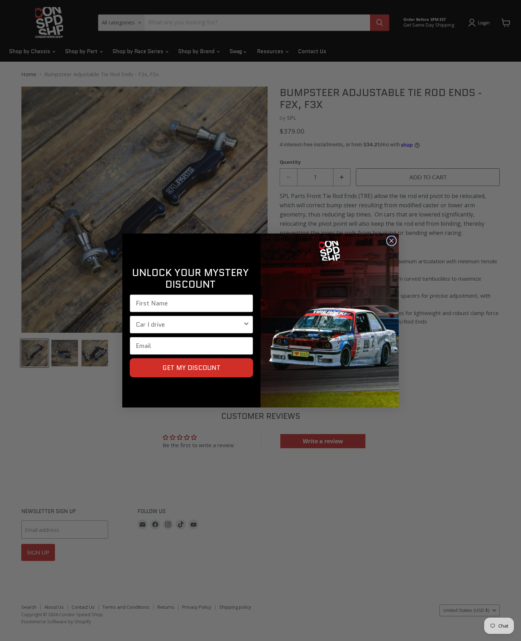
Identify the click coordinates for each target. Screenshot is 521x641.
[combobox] (189, 324)
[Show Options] (246, 324)
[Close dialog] (391, 240)
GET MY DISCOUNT (191, 367)
